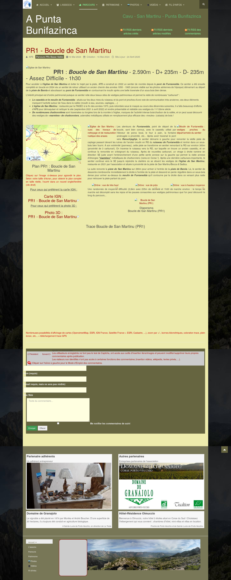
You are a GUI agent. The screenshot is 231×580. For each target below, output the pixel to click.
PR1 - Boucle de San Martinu (68, 50)
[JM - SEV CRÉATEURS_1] (69, 485)
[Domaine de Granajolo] (161, 485)
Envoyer (32, 428)
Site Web (28, 395)
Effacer (43, 428)
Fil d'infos (175, 4)
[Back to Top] (224, 449)
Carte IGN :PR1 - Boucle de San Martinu (52, 198)
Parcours (88, 4)
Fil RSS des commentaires (193, 31)
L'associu (66, 4)
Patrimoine (112, 4)
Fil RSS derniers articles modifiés (162, 31)
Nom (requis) (30, 373)
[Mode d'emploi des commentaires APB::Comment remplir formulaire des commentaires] (29, 362)
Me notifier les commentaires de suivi (110, 423)
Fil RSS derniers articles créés (132, 31)
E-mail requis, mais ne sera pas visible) (44, 384)
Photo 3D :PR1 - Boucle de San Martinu (52, 214)
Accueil (44, 4)
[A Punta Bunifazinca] (27, 4)
